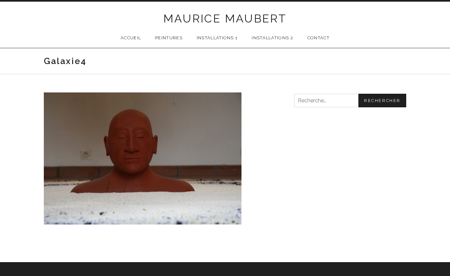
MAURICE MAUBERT (225, 18)
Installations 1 (217, 37)
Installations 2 (272, 37)
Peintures (169, 37)
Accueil (131, 37)
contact (318, 37)
